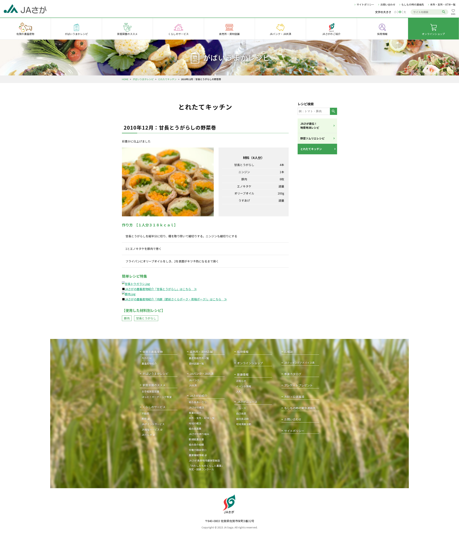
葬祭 (144, 418)
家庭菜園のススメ (154, 385)
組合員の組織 (196, 444)
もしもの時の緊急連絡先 (300, 408)
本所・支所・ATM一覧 (442, 4)
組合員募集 (195, 428)
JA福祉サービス (151, 429)
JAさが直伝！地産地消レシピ (309, 126)
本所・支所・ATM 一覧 (202, 418)
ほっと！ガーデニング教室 (157, 397)
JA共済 (193, 385)
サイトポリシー (365, 4)
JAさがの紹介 (198, 396)
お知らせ (241, 381)
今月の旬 (147, 358)
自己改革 (241, 413)
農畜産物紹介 (149, 363)
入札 (238, 391)
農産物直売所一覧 (199, 358)
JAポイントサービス (153, 424)
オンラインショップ (250, 363)
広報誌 (288, 352)
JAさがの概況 (196, 407)
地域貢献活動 (243, 424)
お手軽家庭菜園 (150, 391)
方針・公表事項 (294, 397)
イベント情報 (243, 386)
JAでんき (147, 434)
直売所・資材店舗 (201, 352)
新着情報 (243, 374)
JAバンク (194, 380)
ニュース (241, 408)
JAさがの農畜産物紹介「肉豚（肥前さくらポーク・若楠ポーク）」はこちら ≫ (176, 299)
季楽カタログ (292, 374)
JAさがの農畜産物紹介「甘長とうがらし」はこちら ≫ (161, 289)
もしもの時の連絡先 (412, 4)
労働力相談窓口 (197, 450)
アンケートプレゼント (298, 385)
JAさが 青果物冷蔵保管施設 (204, 460)
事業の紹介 (195, 413)
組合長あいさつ (197, 402)
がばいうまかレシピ (143, 79)
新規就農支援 (196, 439)
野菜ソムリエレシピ (312, 138)
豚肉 (127, 318)
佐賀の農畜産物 (153, 352)
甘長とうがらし (146, 318)
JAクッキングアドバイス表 (299, 362)
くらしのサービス (154, 407)
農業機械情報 (196, 455)
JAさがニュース (247, 402)
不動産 (145, 413)
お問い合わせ (387, 4)
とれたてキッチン (167, 79)
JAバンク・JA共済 (202, 374)
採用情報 (243, 352)
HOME (125, 79)
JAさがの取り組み (199, 434)
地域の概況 (195, 423)
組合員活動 (242, 418)
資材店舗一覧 (196, 363)
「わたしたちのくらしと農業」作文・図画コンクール (206, 467)
